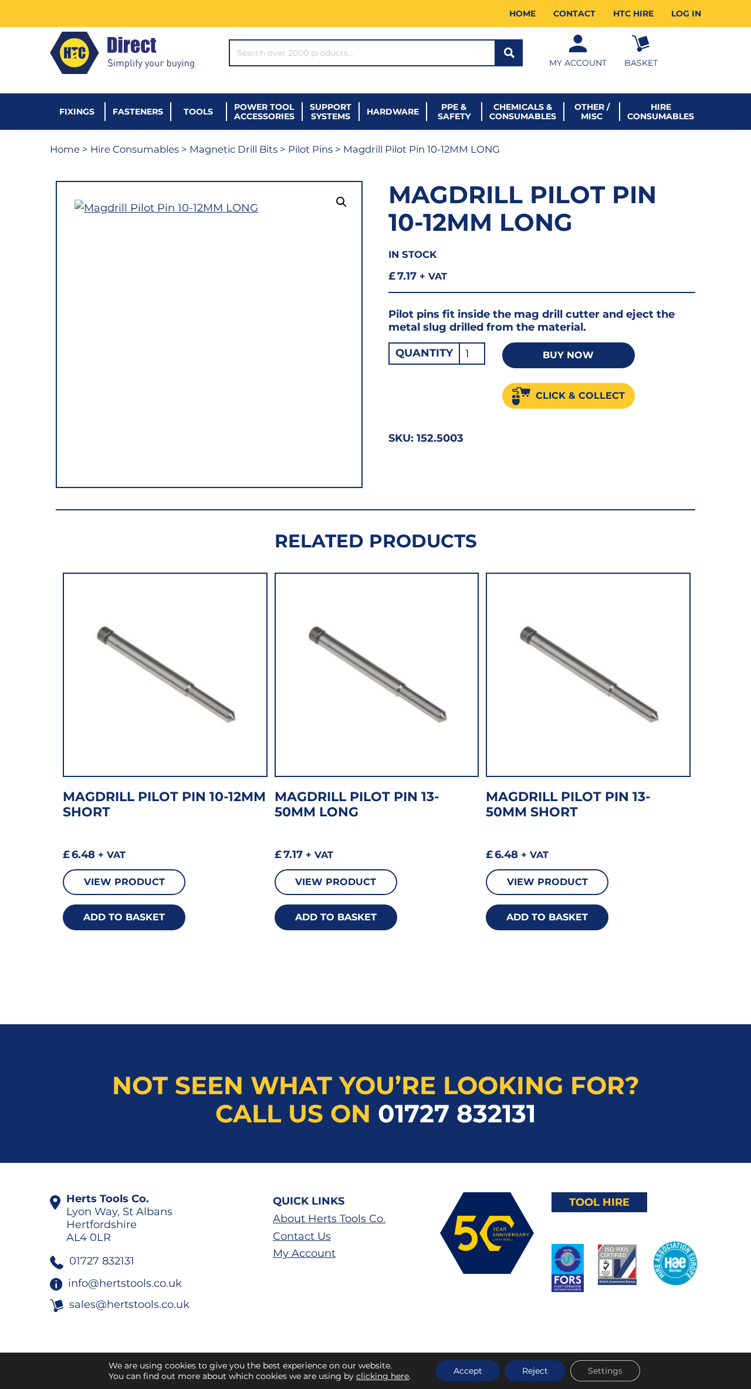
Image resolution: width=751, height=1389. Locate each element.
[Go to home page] (122, 53)
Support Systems (330, 111)
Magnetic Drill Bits (234, 149)
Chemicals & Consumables (522, 111)
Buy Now (568, 355)
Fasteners (138, 111)
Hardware (393, 111)
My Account (578, 63)
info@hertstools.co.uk (125, 1283)
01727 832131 (457, 1113)
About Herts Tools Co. (329, 1218)
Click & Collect (580, 395)
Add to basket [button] (124, 917)
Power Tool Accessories (264, 111)
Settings (605, 1371)
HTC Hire (633, 13)
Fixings (76, 111)
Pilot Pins (310, 149)
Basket (641, 63)
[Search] (509, 53)
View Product (124, 881)
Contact (574, 13)
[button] (341, 202)
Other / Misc (592, 111)
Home (522, 13)
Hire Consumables (660, 111)
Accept (468, 1371)
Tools (198, 111)
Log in (686, 13)
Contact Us (302, 1236)
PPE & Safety (454, 111)
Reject (535, 1371)
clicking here (382, 1376)
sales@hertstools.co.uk (129, 1304)
